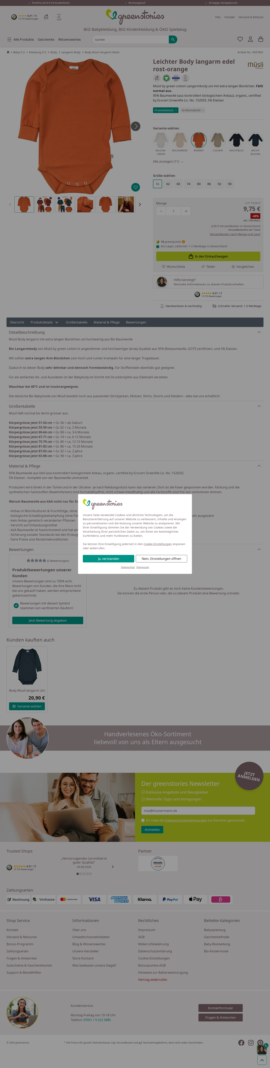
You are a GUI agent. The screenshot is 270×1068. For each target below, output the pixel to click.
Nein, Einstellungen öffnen (161, 558)
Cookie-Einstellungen (158, 544)
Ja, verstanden (108, 558)
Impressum (142, 567)
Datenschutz (128, 567)
